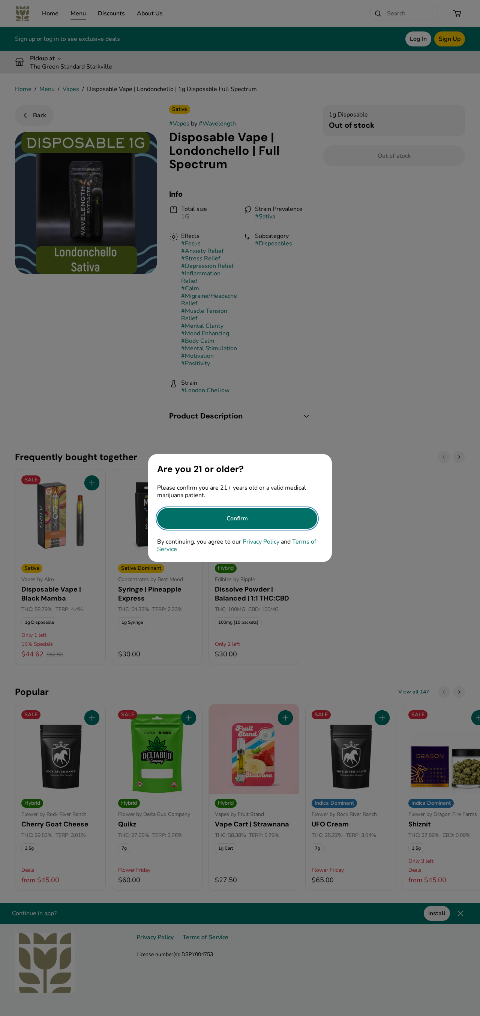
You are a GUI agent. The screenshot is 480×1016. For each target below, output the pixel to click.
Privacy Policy (261, 542)
